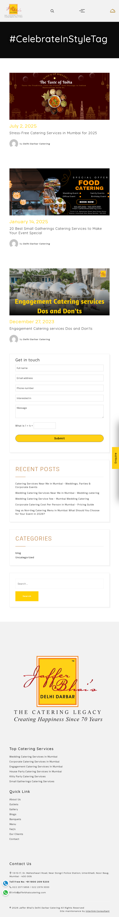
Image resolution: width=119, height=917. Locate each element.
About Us (15, 799)
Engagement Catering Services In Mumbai (36, 766)
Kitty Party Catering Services (27, 776)
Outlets (13, 804)
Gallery (13, 809)
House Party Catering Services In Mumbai (35, 771)
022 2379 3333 (40, 887)
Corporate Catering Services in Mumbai (34, 761)
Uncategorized (24, 557)
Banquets (15, 819)
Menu (12, 824)
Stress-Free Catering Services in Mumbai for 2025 (53, 133)
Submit (59, 438)
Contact (14, 839)
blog (18, 553)
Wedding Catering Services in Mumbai (33, 756)
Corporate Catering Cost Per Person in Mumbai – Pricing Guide (54, 504)
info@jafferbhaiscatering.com (29, 892)
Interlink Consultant (98, 911)
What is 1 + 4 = (24, 425)
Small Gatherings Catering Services (31, 781)
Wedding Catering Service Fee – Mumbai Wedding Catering (52, 498)
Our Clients (16, 834)
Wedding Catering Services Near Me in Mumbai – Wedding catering (57, 493)
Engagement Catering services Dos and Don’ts (50, 328)
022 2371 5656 (20, 887)
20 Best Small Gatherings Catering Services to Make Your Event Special (55, 230)
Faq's (12, 829)
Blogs (12, 814)
